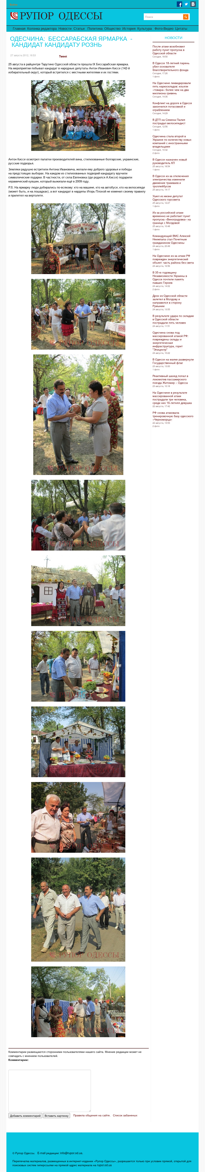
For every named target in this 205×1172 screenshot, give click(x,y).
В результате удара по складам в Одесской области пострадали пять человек (173, 319)
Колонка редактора (42, 29)
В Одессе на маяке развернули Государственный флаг (173, 361)
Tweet (63, 56)
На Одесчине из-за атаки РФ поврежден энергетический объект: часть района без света (173, 259)
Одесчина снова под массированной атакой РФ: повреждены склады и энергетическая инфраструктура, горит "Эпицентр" (170, 340)
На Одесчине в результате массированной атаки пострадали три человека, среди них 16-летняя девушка (172, 397)
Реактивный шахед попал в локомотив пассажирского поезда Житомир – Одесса (170, 379)
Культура (144, 29)
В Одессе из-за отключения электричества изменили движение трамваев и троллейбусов (171, 181)
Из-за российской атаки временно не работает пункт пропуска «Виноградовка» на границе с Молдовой (172, 217)
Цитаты (181, 29)
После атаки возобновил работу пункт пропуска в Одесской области (169, 49)
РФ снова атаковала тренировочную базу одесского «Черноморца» (173, 415)
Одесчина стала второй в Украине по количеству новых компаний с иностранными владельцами (172, 141)
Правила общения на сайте (91, 1115)
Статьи (79, 29)
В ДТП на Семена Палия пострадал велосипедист (169, 121)
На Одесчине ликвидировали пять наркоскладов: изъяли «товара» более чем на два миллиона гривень (172, 88)
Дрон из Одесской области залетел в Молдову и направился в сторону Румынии (170, 301)
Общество (112, 29)
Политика (94, 29)
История (129, 29)
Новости (65, 29)
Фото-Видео (164, 29)
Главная (19, 29)
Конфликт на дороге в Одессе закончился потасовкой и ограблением (172, 106)
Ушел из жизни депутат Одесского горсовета (168, 197)
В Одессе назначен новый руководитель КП (170, 161)
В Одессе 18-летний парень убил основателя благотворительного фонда (171, 66)
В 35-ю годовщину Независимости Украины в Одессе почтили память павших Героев (170, 277)
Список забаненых (125, 1115)
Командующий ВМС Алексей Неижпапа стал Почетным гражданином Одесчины (171, 239)
